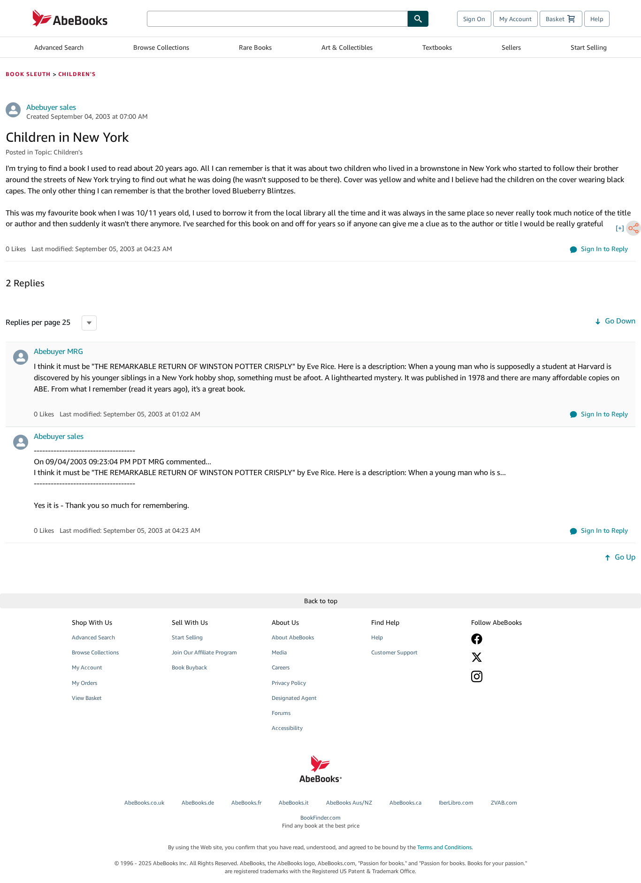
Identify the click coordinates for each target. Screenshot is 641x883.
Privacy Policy (289, 682)
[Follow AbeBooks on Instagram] (514, 676)
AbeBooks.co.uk (144, 802)
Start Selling (589, 47)
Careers (281, 667)
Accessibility (287, 727)
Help (596, 19)
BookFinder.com (320, 821)
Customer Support (394, 652)
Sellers (511, 47)
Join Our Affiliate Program (204, 652)
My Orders (84, 682)
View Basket (87, 697)
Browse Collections (161, 47)
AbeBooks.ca (405, 802)
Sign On (474, 19)
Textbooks (437, 47)
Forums (281, 712)
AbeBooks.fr (246, 802)
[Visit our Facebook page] (514, 639)
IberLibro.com (456, 802)
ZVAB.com (504, 802)
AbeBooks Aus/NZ (349, 802)
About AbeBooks (293, 637)
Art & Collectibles (347, 47)
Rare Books (255, 47)
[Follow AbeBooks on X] (514, 657)
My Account (515, 19)
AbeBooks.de (198, 802)
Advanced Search (59, 47)
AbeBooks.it (294, 802)
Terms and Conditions (444, 847)
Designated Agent (294, 697)
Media (279, 652)
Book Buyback (189, 667)
